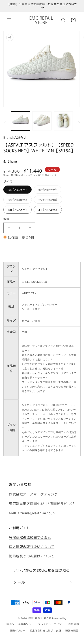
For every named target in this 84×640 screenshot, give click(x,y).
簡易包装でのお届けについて (31, 555)
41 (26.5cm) (47, 209)
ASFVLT (20, 137)
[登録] (70, 582)
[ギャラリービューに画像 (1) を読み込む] (20, 120)
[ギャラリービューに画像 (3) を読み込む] (63, 120)
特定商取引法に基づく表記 (45, 630)
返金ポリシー (26, 624)
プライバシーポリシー (51, 624)
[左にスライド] (5, 122)
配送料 (14, 175)
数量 (6, 219)
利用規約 (74, 624)
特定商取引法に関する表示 (30, 537)
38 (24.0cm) (19, 200)
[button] (9, 20)
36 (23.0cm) (17, 189)
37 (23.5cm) (49, 190)
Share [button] (12, 161)
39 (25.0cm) (49, 200)
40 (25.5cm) (17, 209)
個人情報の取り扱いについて (31, 546)
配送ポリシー (18, 630)
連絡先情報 (72, 630)
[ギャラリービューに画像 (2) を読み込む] (41, 120)
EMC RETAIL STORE (40, 618)
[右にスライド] (79, 122)
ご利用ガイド (19, 527)
